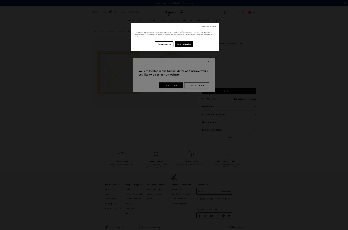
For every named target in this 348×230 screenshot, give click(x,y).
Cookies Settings (164, 44)
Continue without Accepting (207, 26)
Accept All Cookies (184, 44)
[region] (175, 37)
